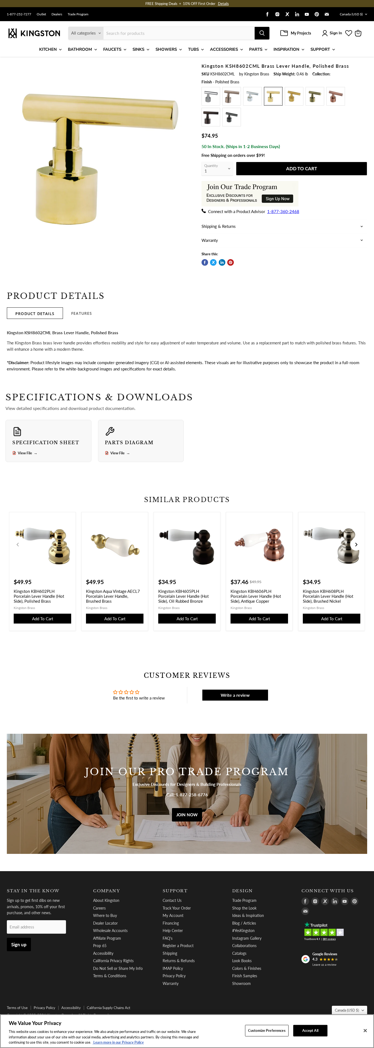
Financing (171, 923)
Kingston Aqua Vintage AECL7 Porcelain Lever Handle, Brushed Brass (113, 596)
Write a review (235, 695)
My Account (173, 915)
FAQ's (167, 938)
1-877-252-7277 (19, 14)
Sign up (19, 944)
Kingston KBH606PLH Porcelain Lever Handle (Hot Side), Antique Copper (256, 596)
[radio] (211, 96)
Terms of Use (17, 1007)
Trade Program (78, 14)
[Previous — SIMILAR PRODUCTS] (18, 545)
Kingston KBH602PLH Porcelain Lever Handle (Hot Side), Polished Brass (39, 596)
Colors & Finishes (246, 968)
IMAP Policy (173, 968)
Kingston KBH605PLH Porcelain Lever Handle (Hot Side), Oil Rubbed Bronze (183, 596)
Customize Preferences (267, 1030)
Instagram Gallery (246, 938)
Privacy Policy (174, 975)
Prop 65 (100, 945)
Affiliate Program (107, 938)
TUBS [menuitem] (193, 49)
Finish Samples (244, 975)
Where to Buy (105, 915)
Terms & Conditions (109, 975)
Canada (351, 14)
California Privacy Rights (113, 960)
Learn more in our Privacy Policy (118, 1042)
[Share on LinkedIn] (222, 262)
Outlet (41, 14)
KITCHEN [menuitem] (48, 49)
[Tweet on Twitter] (213, 262)
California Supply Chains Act (108, 1007)
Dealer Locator (105, 923)
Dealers (56, 14)
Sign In (336, 33)
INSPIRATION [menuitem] (286, 49)
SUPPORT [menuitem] (320, 49)
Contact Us (172, 900)
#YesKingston (243, 930)
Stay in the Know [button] (33, 890)
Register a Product (178, 945)
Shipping (170, 953)
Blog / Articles (244, 923)
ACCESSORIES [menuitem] (224, 49)
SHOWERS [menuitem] (166, 49)
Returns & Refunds (179, 960)
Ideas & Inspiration (248, 915)
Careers (99, 908)
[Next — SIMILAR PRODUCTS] (356, 545)
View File (28, 453)
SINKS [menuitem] (138, 49)
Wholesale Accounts (110, 930)
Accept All (310, 1030)
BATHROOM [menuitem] (80, 49)
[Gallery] (99, 156)
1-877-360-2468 (283, 211)
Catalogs (239, 953)
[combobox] (179, 33)
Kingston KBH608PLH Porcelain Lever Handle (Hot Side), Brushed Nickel (328, 596)
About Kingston (106, 900)
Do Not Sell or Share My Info (118, 968)
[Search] (262, 33)
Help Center (173, 930)
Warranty (171, 983)
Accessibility (103, 953)
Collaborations (244, 945)
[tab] (35, 313)
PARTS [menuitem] (255, 49)
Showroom (241, 983)
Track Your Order (177, 908)
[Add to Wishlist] (183, 67)
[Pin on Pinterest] (230, 262)
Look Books (242, 960)
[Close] (365, 1031)
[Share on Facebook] (205, 262)
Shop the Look (244, 908)
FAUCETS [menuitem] (112, 49)
